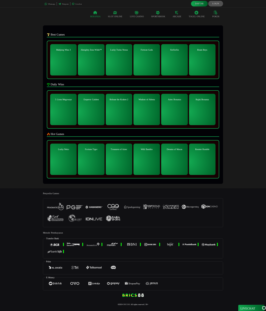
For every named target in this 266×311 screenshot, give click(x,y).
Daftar (199, 3)
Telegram (65, 4)
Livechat (78, 4)
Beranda (95, 16)
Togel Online (197, 16)
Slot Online (115, 16)
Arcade (177, 16)
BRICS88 (126, 304)
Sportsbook (158, 16)
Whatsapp (51, 4)
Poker (216, 16)
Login (215, 3)
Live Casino (137, 16)
